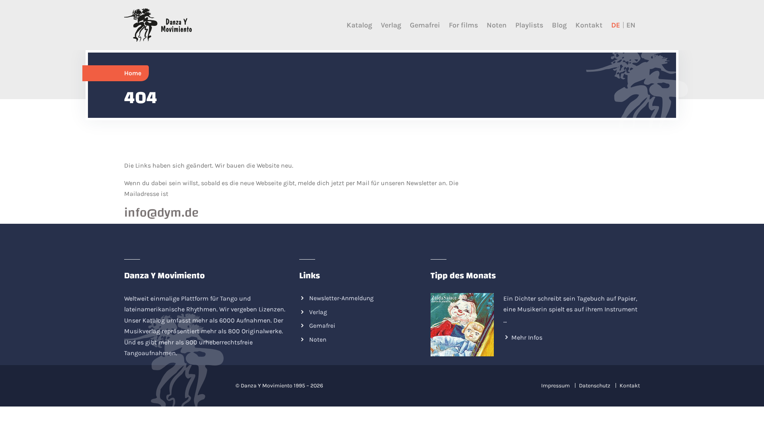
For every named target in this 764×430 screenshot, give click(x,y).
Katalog (359, 25)
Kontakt (588, 25)
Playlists (529, 25)
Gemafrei (425, 25)
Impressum (555, 385)
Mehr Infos (526, 337)
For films (463, 25)
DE (615, 25)
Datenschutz (594, 385)
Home (132, 73)
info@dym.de (161, 213)
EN (630, 25)
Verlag (391, 25)
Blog (559, 25)
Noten (497, 25)
